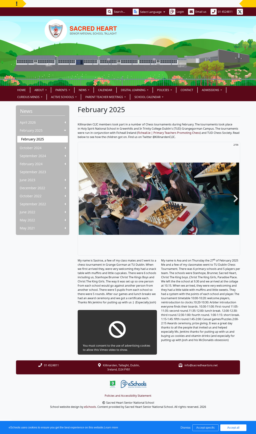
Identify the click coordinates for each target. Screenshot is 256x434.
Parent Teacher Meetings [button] (104, 97)
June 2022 (27, 212)
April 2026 (28, 122)
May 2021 (27, 228)
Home (21, 90)
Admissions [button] (211, 90)
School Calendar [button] (147, 97)
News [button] (83, 90)
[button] (82, 199)
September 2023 (33, 172)
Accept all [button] (233, 427)
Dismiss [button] (186, 427)
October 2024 (30, 147)
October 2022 (30, 196)
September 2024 (33, 156)
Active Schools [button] (63, 97)
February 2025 (31, 130)
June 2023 (27, 180)
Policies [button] (163, 90)
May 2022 (27, 220)
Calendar (105, 90)
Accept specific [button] (205, 427)
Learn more (111, 427)
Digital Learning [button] (133, 90)
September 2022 (33, 204)
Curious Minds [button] (28, 97)
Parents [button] (61, 90)
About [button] (39, 90)
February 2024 (31, 164)
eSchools (90, 407)
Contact (187, 90)
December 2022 (32, 188)
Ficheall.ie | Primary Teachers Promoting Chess (169, 133)
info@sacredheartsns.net (201, 365)
